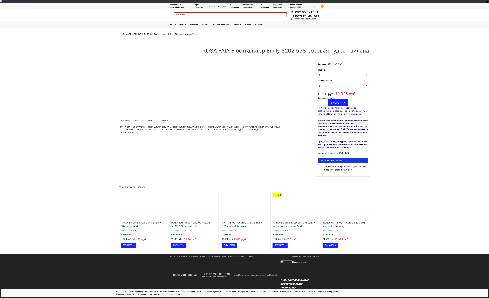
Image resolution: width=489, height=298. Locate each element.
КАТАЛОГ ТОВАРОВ (178, 25)
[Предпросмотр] (143, 206)
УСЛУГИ (248, 25)
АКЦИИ (205, 25)
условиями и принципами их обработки (321, 291)
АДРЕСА (237, 25)
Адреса (315, 256)
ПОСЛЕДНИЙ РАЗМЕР (221, 25)
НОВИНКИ (194, 25)
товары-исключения (198, 6)
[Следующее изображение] (165, 206)
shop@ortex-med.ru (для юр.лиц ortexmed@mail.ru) (255, 275)
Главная (294, 256)
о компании (265, 6)
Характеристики (143, 121)
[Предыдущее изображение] (120, 206)
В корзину (337, 102)
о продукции (234, 6)
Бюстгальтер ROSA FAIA (159, 127)
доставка (222, 6)
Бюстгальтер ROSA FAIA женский (189, 127)
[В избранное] (164, 194)
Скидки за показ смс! (277, 6)
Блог (309, 256)
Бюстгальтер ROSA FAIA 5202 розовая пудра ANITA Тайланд (229, 130)
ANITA (127, 127)
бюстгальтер (139, 127)
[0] (311, 6)
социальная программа (248, 6)
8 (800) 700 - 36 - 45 (304, 11)
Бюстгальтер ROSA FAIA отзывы (223, 127)
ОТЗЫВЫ (258, 25)
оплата (212, 6)
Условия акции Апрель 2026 (296, 6)
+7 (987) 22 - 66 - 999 (305, 16)
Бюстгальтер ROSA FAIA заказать (141, 130)
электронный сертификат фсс (177, 6)
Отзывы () (162, 121)
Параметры (128, 245)
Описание (125, 121)
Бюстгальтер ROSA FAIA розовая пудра (178, 130)
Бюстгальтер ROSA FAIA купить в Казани (261, 127)
